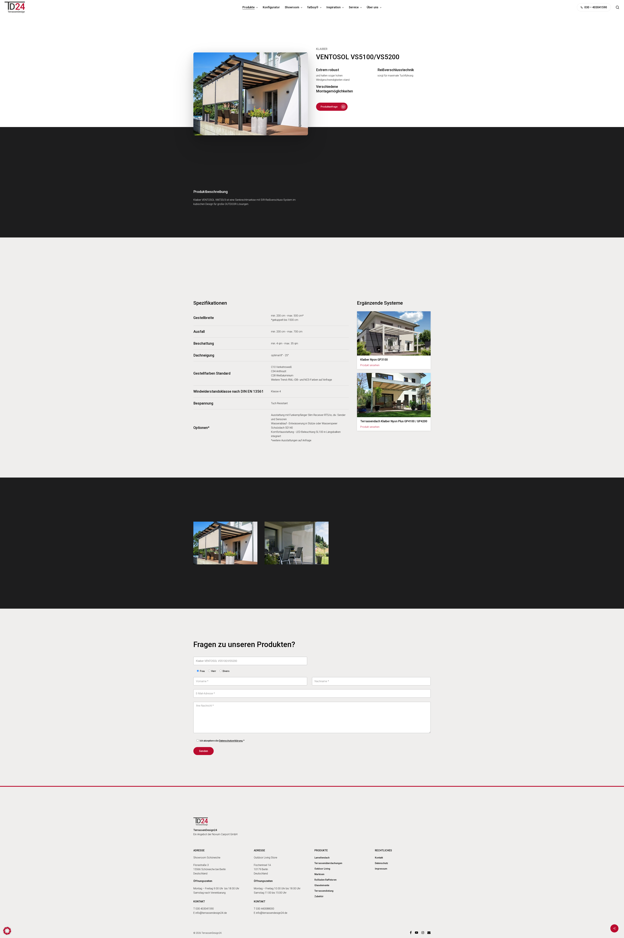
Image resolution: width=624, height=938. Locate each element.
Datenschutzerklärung (231, 740)
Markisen (319, 874)
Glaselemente (321, 885)
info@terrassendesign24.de (211, 912)
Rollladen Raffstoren (325, 879)
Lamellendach (322, 857)
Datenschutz (381, 863)
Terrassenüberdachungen (328, 863)
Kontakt (379, 857)
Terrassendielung (323, 891)
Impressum (381, 868)
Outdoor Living (322, 868)
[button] (332, 107)
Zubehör (319, 896)
